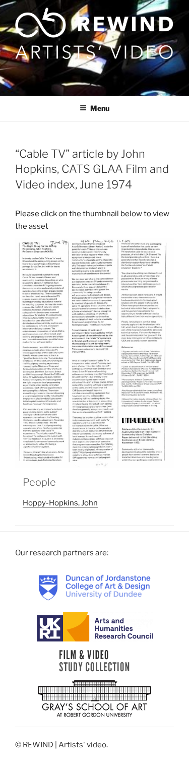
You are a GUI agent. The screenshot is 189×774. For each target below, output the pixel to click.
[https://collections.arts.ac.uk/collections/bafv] (94, 660)
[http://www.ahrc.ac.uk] (95, 626)
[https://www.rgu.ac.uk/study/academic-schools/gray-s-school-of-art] (94, 699)
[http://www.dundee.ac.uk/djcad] (94, 587)
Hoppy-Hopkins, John (60, 502)
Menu (99, 108)
